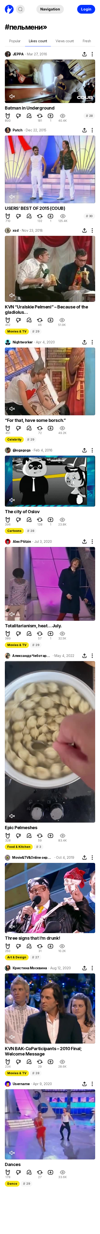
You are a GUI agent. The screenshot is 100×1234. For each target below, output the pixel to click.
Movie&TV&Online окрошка (32, 857)
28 (89, 116)
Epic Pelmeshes (21, 827)
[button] (8, 116)
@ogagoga (22, 450)
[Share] (84, 54)
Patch (17, 130)
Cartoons (14, 531)
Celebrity (14, 439)
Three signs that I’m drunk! (32, 938)
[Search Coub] (20, 9)
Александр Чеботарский (31, 655)
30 (89, 216)
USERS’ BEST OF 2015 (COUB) (35, 208)
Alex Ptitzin (22, 541)
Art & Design (16, 957)
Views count (65, 41)
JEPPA (18, 54)
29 (35, 331)
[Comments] (29, 116)
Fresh (87, 41)
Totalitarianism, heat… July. (33, 625)
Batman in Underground (30, 108)
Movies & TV (16, 331)
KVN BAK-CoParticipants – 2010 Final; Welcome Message (43, 1051)
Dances (13, 1164)
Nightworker (23, 342)
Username (21, 1084)
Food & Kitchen (18, 847)
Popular (15, 41)
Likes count (38, 41)
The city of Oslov (22, 511)
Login (86, 9)
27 (35, 957)
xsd (15, 230)
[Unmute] (12, 96)
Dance (12, 1183)
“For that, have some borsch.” (35, 420)
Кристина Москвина (30, 968)
